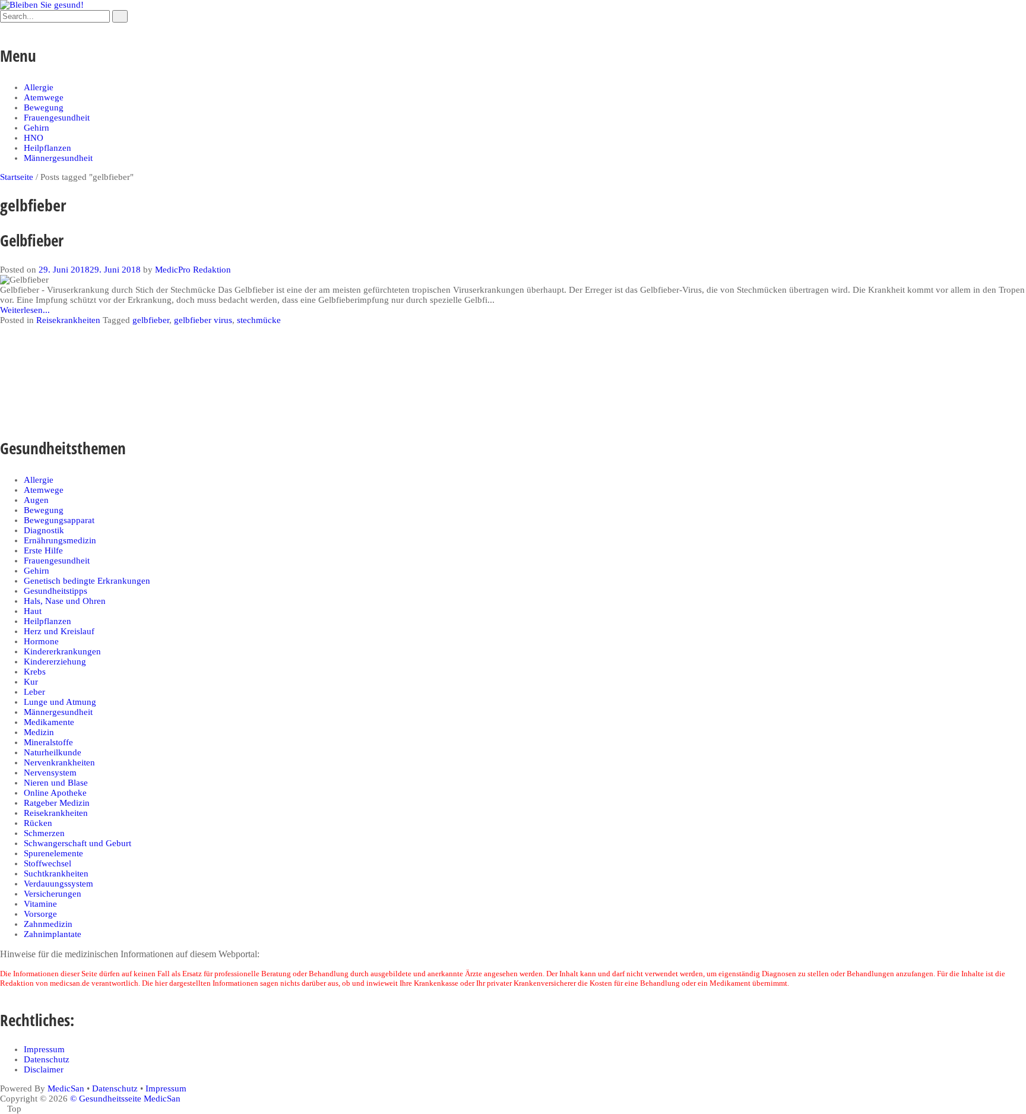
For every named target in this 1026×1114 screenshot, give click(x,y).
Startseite (16, 177)
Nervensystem (50, 772)
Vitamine (40, 904)
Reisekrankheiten (68, 320)
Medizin (39, 732)
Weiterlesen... (25, 310)
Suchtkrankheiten (56, 873)
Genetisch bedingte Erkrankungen (87, 581)
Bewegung (44, 107)
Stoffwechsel (47, 863)
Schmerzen (44, 833)
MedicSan (66, 1088)
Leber (34, 692)
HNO (33, 138)
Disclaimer (44, 1069)
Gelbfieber (32, 240)
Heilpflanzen (47, 148)
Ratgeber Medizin (57, 803)
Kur (31, 681)
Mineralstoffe (48, 742)
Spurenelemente (53, 853)
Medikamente (49, 722)
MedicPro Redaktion (193, 269)
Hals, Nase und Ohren (65, 601)
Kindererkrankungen (62, 651)
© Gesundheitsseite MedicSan (125, 1098)
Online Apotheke (55, 792)
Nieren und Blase (56, 782)
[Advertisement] (216, 377)
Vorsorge (40, 914)
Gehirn (36, 127)
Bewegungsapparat (59, 520)
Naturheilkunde (52, 752)
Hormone (41, 641)
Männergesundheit (58, 158)
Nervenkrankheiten (59, 762)
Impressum (44, 1049)
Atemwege (44, 97)
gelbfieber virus (203, 320)
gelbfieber (150, 320)
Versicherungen (52, 893)
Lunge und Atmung (60, 702)
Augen (36, 500)
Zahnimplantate (52, 934)
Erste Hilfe (43, 550)
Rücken (38, 823)
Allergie (38, 87)
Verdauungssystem (58, 883)
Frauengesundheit (57, 117)
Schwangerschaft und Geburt (77, 843)
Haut (33, 611)
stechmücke (259, 320)
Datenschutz (46, 1059)
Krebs (35, 671)
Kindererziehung (55, 661)
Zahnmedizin (48, 924)
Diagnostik (44, 530)
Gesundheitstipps (55, 591)
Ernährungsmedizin (60, 540)
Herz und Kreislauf (59, 631)
